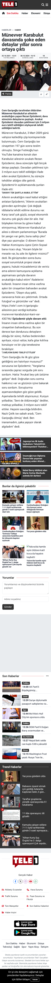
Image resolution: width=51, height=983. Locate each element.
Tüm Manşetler (11, 906)
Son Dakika (12, 13)
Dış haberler (28, 737)
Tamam (35, 980)
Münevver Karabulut (13, 113)
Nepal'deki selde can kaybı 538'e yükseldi (34, 742)
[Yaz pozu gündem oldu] (38, 522)
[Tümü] (47, 676)
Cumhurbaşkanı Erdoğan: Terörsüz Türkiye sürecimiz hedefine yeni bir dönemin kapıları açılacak (13, 536)
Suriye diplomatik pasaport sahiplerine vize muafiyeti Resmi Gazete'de (34, 702)
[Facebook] (15, 881)
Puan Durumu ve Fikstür (36, 897)
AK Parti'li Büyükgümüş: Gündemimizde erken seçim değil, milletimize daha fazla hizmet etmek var (34, 688)
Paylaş (8, 94)
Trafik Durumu (11, 896)
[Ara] (42, 4)
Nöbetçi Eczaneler (13, 890)
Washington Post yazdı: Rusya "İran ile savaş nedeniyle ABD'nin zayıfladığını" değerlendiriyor (34, 756)
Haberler (6, 30)
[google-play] (25, 932)
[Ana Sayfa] (3, 13)
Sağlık (17, 946)
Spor (25, 710)
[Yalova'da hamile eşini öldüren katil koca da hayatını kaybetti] (38, 551)
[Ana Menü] (47, 4)
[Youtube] (30, 881)
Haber (25, 13)
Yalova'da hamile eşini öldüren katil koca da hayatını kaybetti (36, 563)
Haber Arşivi (10, 912)
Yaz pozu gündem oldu (36, 531)
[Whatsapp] (35, 881)
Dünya (47, 13)
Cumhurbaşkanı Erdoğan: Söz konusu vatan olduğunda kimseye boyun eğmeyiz (37, 508)
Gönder (8, 606)
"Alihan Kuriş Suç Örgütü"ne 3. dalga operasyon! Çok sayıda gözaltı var (12, 563)
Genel (25, 697)
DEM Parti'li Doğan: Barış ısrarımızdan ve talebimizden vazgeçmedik (35, 729)
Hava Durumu (36, 890)
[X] (20, 881)
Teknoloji (7, 946)
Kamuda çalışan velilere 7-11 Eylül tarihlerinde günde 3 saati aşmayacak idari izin (13, 508)
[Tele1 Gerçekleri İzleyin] (9, 5)
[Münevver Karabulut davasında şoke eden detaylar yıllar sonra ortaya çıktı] (25, 76)
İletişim (44, 946)
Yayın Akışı (33, 946)
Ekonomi (35, 13)
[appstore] (25, 924)
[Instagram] (25, 881)
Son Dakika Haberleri (39, 906)
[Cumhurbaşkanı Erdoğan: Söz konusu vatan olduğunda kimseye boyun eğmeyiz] (38, 496)
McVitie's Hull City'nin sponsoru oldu (33, 715)
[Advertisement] (25, 644)
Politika (26, 683)
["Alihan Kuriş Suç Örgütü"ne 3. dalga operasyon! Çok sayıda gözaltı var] (13, 551)
